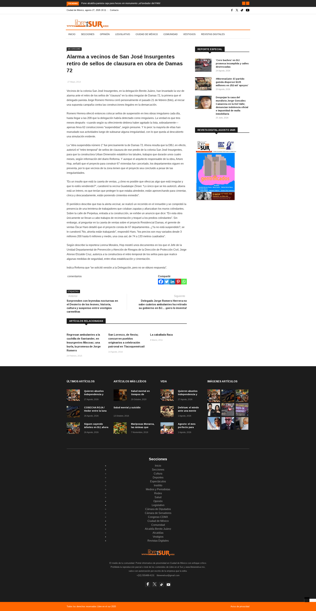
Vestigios (189, 34)
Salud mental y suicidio (127, 407)
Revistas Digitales (213, 34)
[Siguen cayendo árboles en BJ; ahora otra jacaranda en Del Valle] (74, 428)
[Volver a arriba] (306, 599)
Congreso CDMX (158, 517)
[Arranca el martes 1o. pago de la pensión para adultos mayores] (242, 428)
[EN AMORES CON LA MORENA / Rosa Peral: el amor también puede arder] (213, 415)
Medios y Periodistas (158, 489)
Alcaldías (158, 532)
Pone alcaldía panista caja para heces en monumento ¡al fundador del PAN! (120, 3)
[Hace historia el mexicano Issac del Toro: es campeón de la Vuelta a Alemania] (213, 428)
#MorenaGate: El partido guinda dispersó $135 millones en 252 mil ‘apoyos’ (232, 82)
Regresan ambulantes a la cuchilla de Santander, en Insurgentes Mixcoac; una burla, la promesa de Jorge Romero (84, 342)
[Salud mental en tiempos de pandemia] (121, 395)
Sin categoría (74, 49)
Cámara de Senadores (158, 513)
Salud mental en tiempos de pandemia (140, 394)
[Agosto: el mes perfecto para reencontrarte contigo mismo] (167, 428)
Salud (158, 497)
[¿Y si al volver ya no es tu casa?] (242, 415)
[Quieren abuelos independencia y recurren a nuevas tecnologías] (74, 395)
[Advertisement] (219, 230)
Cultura (158, 473)
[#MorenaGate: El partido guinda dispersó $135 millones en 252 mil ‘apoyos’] (204, 84)
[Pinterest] (178, 281)
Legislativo (122, 34)
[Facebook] (161, 281)
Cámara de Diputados (158, 509)
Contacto (114, 10)
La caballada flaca (161, 334)
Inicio (71, 34)
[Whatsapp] (184, 281)
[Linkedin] (172, 281)
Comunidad (170, 34)
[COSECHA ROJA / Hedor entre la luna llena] (74, 412)
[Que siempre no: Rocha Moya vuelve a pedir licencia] (228, 428)
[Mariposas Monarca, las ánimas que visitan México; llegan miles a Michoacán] (121, 428)
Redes (158, 493)
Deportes (158, 477)
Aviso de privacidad (240, 606)
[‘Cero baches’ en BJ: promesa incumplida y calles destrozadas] (204, 66)
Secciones (87, 34)
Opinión (105, 34)
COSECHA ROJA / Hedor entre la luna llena (95, 410)
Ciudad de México (147, 34)
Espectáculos (158, 481)
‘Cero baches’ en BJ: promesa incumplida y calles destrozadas (232, 63)
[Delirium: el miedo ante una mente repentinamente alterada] (167, 412)
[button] (243, 3)
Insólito (158, 485)
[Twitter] (167, 281)
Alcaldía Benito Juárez (158, 528)
